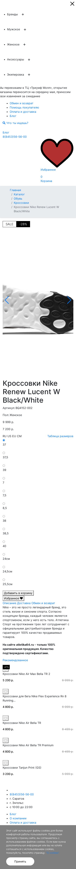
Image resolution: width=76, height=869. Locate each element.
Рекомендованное (15, 660)
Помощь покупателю (24, 107)
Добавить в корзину (18, 593)
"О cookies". (53, 852)
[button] (69, 300)
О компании (18, 818)
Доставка (24, 603)
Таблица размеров (60, 436)
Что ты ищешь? (16, 123)
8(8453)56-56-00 (15, 136)
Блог (13, 116)
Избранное (12, 598)
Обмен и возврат (21, 103)
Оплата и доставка (23, 111)
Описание (9, 603)
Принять (20, 861)
